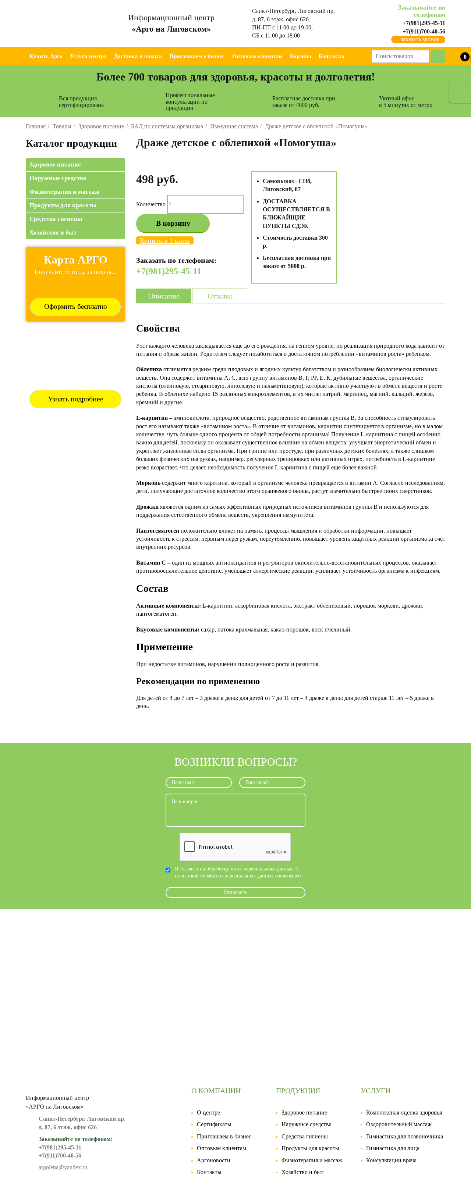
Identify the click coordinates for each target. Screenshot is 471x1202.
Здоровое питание (55, 164)
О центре (208, 1112)
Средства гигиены (55, 218)
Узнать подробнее (75, 399)
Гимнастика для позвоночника (404, 1136)
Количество (151, 204)
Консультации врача (391, 1160)
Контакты (331, 56)
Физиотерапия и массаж (64, 191)
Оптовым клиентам (257, 56)
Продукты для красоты (62, 205)
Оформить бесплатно (75, 306)
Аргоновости (213, 1160)
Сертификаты (214, 1124)
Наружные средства (57, 178)
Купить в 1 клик (165, 240)
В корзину (173, 223)
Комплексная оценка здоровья (404, 1112)
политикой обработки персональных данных (224, 876)
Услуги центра (88, 56)
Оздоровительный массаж (399, 1124)
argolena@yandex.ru (63, 1167)
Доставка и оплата (138, 56)
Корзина (300, 56)
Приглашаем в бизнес (197, 56)
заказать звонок (420, 39)
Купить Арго (46, 56)
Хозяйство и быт (53, 232)
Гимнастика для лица (392, 1148)
